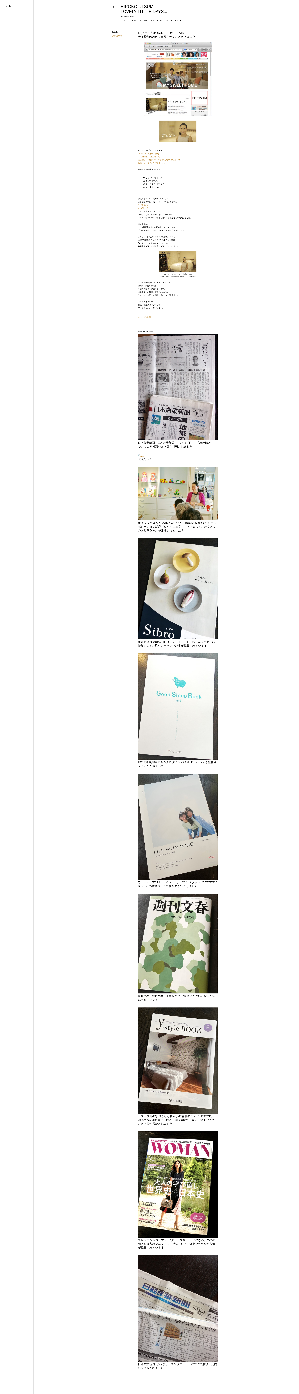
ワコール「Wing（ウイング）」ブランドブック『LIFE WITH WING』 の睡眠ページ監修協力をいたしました (177, 884)
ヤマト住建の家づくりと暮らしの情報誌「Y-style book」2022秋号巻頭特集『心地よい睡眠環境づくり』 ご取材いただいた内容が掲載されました (176, 1119)
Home (123, 21)
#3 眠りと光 (143, 208)
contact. (181, 21)
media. (153, 21)
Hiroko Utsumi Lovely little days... (144, 9)
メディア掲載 (117, 36)
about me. (132, 21)
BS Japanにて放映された (148, 153)
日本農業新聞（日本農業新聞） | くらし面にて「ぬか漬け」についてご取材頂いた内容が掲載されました (177, 444)
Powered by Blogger (168, 1383)
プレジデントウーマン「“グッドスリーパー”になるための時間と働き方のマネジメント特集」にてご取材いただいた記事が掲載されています (177, 1243)
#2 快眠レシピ (144, 205)
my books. (143, 21)
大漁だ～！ (145, 459)
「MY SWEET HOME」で (149, 157)
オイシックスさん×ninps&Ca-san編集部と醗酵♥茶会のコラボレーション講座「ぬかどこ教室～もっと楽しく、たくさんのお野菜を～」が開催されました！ (177, 526)
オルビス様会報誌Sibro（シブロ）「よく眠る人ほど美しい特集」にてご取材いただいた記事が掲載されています (176, 643)
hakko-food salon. (166, 21)
